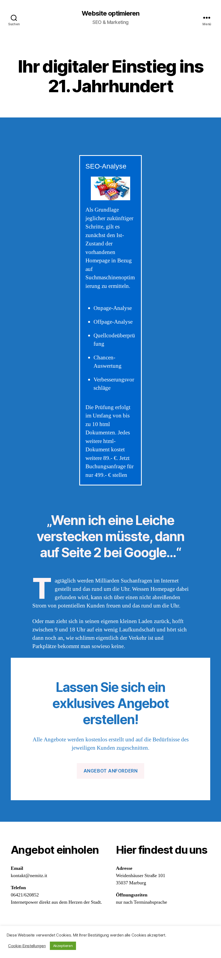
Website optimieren (110, 13)
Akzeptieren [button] (63, 945)
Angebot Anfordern (111, 771)
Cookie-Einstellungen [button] (27, 945)
